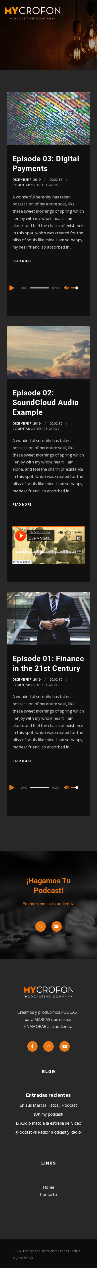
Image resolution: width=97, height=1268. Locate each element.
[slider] (78, 291)
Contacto (48, 1194)
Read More (21, 261)
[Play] (11, 288)
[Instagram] (48, 1046)
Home (48, 1187)
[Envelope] (56, 926)
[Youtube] (64, 1046)
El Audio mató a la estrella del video (48, 1123)
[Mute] (66, 288)
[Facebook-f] (32, 1046)
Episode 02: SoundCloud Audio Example (45, 402)
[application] (48, 288)
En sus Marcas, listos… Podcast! (49, 1105)
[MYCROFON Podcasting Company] (34, 13)
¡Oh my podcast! (48, 1114)
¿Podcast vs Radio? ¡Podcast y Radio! (48, 1132)
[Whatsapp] (40, 926)
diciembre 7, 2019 (27, 180)
